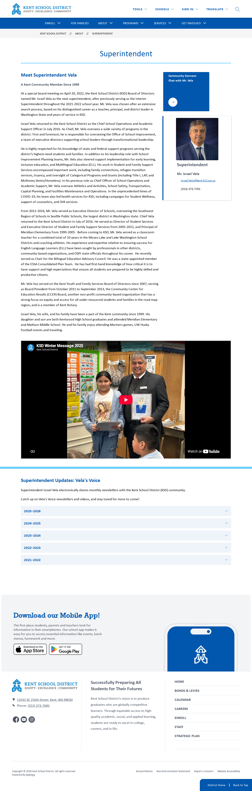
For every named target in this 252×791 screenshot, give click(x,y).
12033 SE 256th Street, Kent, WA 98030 (45, 699)
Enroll (180, 717)
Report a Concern (203, 771)
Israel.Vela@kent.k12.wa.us (198, 180)
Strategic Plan (187, 735)
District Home (216, 785)
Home (179, 681)
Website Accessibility (228, 771)
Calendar (183, 699)
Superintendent (102, 33)
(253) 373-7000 (38, 705)
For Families (80, 23)
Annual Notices (144, 771)
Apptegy (30, 774)
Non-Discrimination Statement (173, 771)
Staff (179, 726)
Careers (181, 708)
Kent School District (53, 33)
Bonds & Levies (187, 690)
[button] (190, 9)
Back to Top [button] (240, 785)
